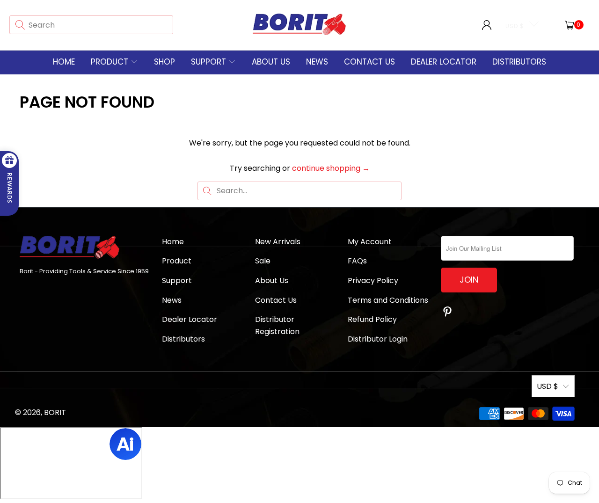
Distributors (519, 61)
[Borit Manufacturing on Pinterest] (448, 312)
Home (64, 61)
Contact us (369, 61)
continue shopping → (331, 168)
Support (209, 61)
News (317, 61)
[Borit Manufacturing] (299, 25)
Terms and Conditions (388, 300)
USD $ (514, 26)
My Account (370, 241)
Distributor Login (378, 339)
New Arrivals (277, 241)
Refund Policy (372, 319)
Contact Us (276, 300)
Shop (164, 61)
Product (109, 61)
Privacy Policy (373, 280)
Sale (262, 260)
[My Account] (486, 24)
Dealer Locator (443, 61)
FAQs (357, 260)
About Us (271, 61)
